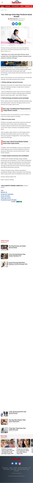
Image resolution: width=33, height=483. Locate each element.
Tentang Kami (5, 467)
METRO (21, 6)
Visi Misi (11, 467)
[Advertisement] (16, 223)
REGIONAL (27, 6)
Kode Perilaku (13, 469)
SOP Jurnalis (6, 469)
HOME (2, 6)
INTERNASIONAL (15, 6)
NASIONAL (7, 6)
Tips (5, 10)
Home (2, 10)
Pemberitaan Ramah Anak (23, 469)
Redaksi (15, 467)
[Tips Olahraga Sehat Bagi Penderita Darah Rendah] (13, 23)
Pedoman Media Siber (23, 467)
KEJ (29, 467)
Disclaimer (16, 470)
